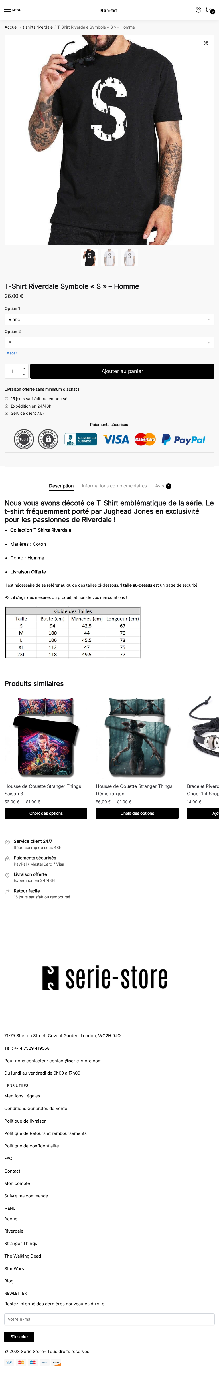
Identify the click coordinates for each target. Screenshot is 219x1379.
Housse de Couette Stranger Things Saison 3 (43, 789)
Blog (8, 1281)
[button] (205, 43)
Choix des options (46, 813)
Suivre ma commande (26, 1196)
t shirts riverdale (38, 27)
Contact (12, 1171)
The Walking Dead (22, 1256)
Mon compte (17, 1183)
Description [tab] (61, 486)
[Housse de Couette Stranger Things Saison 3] (46, 737)
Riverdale (13, 1231)
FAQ (8, 1158)
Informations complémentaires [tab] (114, 486)
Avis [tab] (159, 486)
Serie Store (32, 1351)
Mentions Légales (22, 1096)
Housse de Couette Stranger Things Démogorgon (134, 789)
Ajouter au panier (122, 371)
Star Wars (14, 1268)
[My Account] (198, 10)
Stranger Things (20, 1243)
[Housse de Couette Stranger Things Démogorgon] (137, 737)
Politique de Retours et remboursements (45, 1133)
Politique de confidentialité (31, 1146)
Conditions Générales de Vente (35, 1108)
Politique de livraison (25, 1121)
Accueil (11, 27)
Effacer (11, 353)
